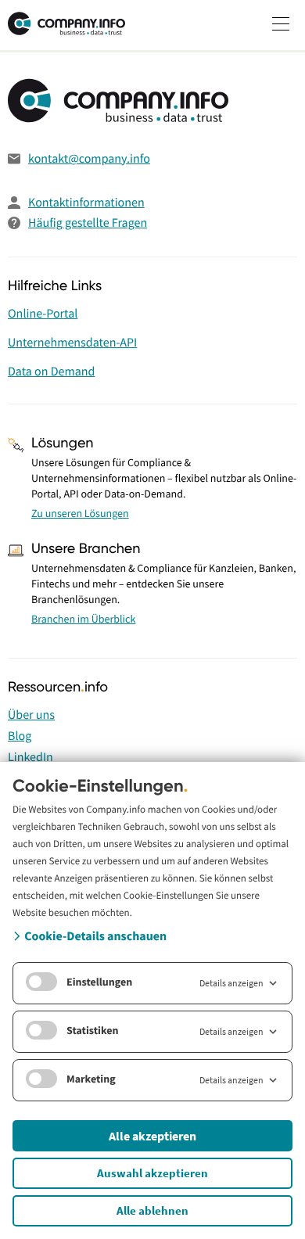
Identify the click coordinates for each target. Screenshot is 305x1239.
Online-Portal (42, 313)
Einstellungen (99, 982)
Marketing (91, 1079)
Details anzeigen (231, 983)
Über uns (31, 715)
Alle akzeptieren (152, 1136)
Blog (19, 736)
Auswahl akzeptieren (152, 1172)
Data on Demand (51, 371)
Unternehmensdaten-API (72, 342)
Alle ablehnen (152, 1210)
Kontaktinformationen (86, 202)
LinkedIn (30, 757)
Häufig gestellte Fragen (87, 223)
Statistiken (92, 1030)
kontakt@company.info (89, 159)
